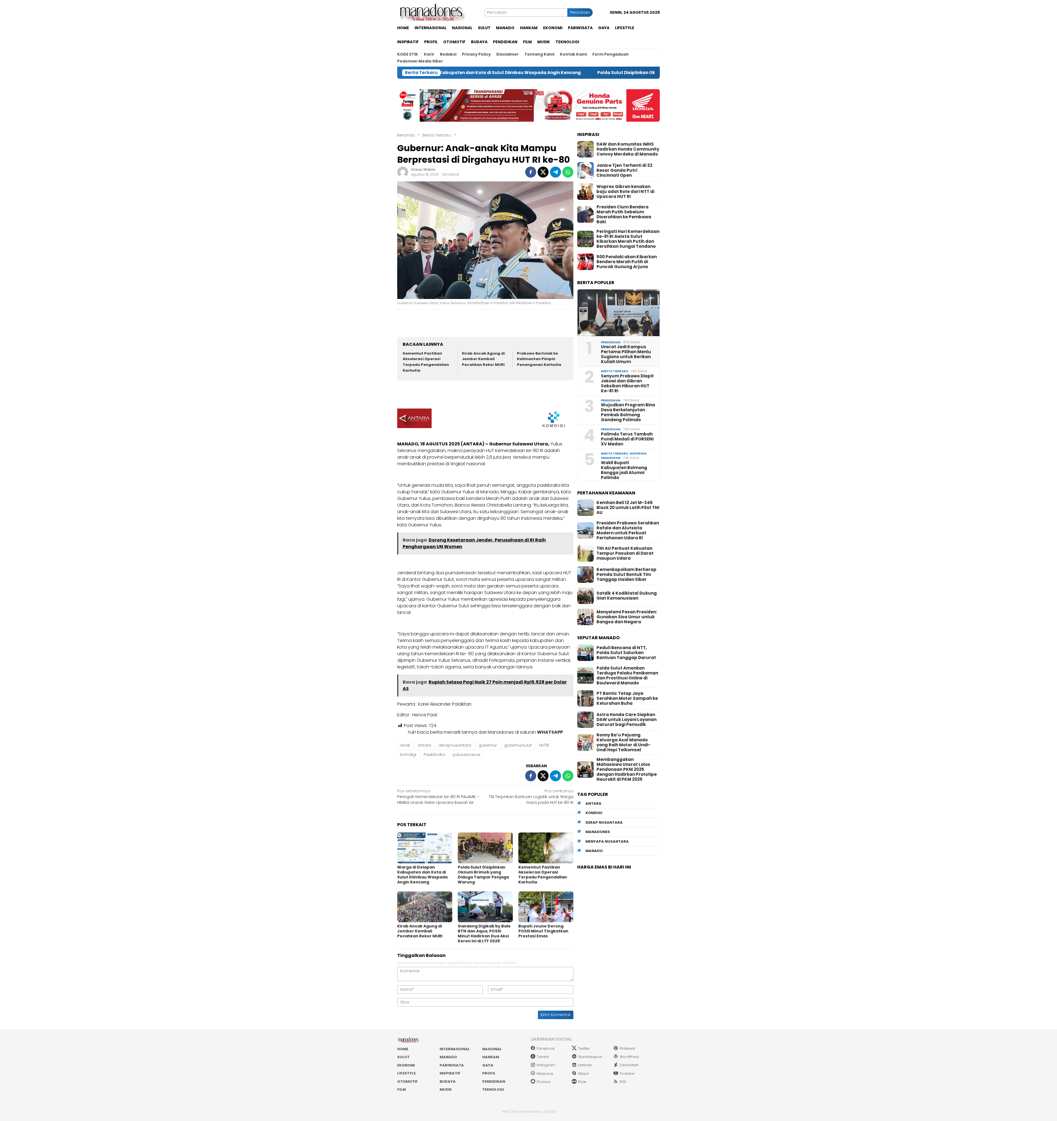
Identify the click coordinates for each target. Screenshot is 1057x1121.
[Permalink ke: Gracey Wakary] (402, 172)
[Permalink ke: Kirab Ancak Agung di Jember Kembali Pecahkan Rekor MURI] (424, 906)
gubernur (488, 745)
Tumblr (543, 1056)
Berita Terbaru (614, 371)
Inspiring (638, 453)
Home (402, 1049)
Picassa (544, 1081)
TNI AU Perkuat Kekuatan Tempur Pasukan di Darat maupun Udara (624, 553)
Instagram (546, 1065)
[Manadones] (431, 12)
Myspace (545, 1073)
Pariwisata (452, 1065)
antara (424, 745)
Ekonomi (406, 1065)
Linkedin (585, 1065)
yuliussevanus (466, 754)
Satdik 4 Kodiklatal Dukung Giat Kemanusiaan (626, 596)
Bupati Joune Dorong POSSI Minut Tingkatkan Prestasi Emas (543, 931)
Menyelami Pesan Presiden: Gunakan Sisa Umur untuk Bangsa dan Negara (626, 617)
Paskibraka (434, 754)
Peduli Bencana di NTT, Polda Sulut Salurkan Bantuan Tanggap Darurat (626, 652)
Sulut (403, 1057)
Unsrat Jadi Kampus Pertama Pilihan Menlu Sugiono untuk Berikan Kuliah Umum (626, 354)
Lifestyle (406, 1073)
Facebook (546, 1048)
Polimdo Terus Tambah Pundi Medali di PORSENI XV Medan (627, 439)
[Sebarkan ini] (530, 172)
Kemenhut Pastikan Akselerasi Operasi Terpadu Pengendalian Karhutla (426, 362)
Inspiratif (450, 1073)
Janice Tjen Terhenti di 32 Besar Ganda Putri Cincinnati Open (624, 170)
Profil (488, 1073)
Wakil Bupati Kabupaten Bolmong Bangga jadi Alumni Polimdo (624, 470)
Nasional (492, 1049)
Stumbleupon (590, 1056)
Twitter (584, 1048)
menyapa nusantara (607, 841)
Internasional (455, 1049)
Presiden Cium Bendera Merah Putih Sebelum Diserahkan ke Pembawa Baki (623, 214)
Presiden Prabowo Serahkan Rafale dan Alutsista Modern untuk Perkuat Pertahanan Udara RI (627, 530)
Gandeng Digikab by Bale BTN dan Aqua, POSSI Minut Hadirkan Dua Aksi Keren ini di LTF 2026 (484, 933)
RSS (623, 1081)
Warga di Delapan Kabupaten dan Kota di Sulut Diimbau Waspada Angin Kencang (422, 874)
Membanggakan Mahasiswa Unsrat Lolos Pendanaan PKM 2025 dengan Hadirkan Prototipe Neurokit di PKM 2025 (626, 769)
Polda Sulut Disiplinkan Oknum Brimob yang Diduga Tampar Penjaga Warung (571, 72)
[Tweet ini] (543, 172)
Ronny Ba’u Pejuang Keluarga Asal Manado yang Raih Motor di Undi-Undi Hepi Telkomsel (623, 742)
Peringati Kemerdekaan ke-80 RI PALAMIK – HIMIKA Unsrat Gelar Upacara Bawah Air (438, 796)
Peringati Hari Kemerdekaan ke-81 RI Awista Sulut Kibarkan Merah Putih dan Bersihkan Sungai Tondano (628, 239)
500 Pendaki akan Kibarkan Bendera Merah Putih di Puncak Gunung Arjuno (626, 261)
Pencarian (580, 12)
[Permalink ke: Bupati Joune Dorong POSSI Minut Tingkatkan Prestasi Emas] (545, 906)
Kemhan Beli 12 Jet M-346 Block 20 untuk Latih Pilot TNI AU (628, 507)
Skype (583, 1073)
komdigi (408, 754)
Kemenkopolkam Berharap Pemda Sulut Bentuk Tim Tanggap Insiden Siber (626, 574)
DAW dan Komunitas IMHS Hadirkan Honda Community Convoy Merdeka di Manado (627, 149)
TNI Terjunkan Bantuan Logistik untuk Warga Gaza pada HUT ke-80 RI (531, 796)
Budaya (448, 1081)
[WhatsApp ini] (567, 172)
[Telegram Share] (555, 172)
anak (405, 745)
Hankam (490, 1057)
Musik (446, 1089)
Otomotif (407, 1081)
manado (594, 850)
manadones (597, 831)
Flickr (582, 1081)
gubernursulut (518, 745)
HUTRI (544, 745)
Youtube (627, 1073)
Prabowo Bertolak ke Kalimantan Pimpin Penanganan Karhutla (539, 359)
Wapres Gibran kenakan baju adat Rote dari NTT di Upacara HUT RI (625, 191)
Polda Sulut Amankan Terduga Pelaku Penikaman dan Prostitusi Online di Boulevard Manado (627, 675)
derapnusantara (454, 745)
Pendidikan (610, 342)
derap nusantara (604, 822)
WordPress (629, 1056)
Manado (448, 1057)
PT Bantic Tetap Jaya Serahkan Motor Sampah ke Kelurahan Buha (627, 698)
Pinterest (627, 1048)
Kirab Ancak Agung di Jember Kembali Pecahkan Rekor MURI (483, 359)
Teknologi (493, 1089)
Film (401, 1089)
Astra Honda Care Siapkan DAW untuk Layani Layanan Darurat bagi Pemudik (626, 719)
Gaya (487, 1065)
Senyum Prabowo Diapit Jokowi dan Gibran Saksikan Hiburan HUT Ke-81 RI (627, 383)
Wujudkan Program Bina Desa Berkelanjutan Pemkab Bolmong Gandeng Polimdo (628, 412)
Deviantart (629, 1065)
